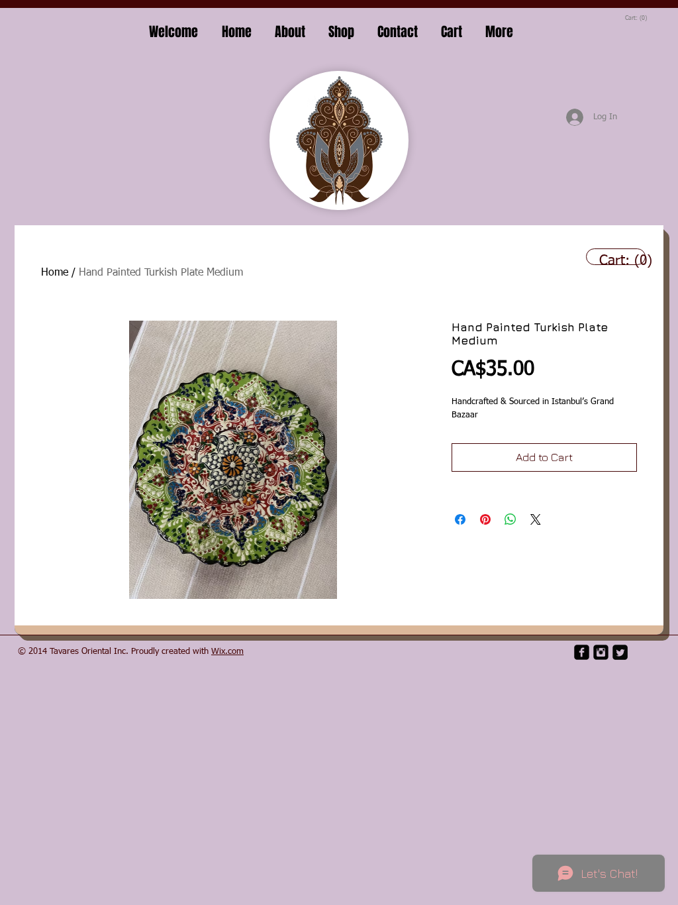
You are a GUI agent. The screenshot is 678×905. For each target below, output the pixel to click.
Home (54, 273)
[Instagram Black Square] (600, 652)
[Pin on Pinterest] (485, 519)
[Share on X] (536, 519)
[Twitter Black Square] (620, 652)
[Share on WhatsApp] (510, 519)
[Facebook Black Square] (581, 652)
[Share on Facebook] (460, 519)
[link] (636, 18)
